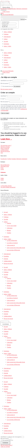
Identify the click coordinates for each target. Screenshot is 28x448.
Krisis (2, 168)
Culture (5, 39)
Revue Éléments (5, 165)
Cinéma (9, 223)
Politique (6, 34)
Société (6, 41)
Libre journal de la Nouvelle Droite (16, 247)
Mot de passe (5, 83)
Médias (9, 230)
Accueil (6, 212)
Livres (2, 169)
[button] (14, 50)
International (7, 36)
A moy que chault (11, 225)
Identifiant (4, 96)
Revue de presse (5, 151)
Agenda (6, 258)
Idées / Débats (8, 32)
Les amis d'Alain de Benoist (8, 187)
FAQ (2, 153)
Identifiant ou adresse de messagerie (11, 437)
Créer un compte (5, 113)
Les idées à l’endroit (12, 243)
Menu (2, 13)
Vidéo (2, 178)
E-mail (3, 99)
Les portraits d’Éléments (13, 250)
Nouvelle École (5, 166)
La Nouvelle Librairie (6, 186)
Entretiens (6, 44)
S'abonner (3, 172)
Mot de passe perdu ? (7, 89)
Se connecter (17, 86)
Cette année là (11, 245)
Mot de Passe (4, 438)
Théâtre (9, 233)
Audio (2, 179)
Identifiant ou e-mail (6, 80)
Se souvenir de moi (7, 440)
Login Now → (6, 139)
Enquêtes (6, 256)
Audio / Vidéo (7, 46)
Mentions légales (5, 147)
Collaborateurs (5, 150)
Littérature (9, 228)
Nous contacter (5, 148)
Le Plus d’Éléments (12, 240)
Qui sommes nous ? (6, 145)
